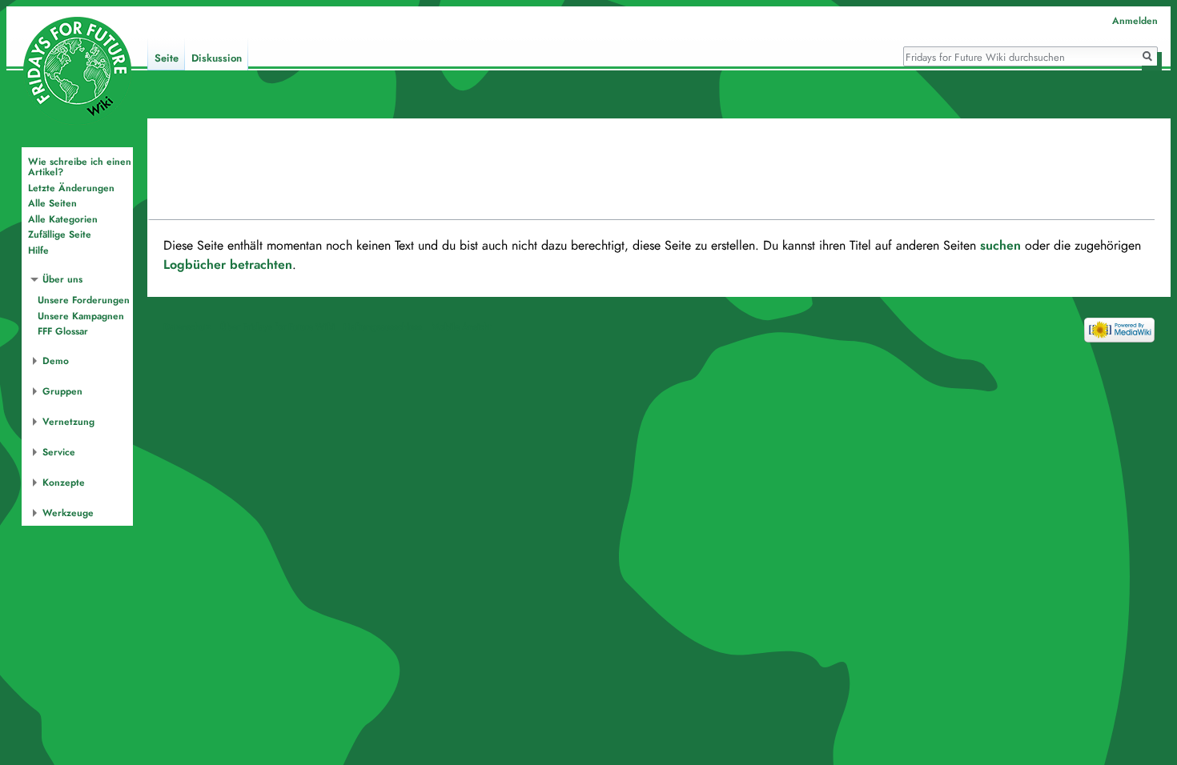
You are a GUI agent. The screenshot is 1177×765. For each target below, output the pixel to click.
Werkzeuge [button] (68, 513)
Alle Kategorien (63, 219)
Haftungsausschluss (382, 326)
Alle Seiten (52, 203)
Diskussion (216, 58)
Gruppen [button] (62, 391)
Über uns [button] (62, 279)
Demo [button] (55, 360)
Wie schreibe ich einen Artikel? (79, 167)
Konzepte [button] (63, 482)
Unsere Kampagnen (81, 316)
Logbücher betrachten (227, 265)
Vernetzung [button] (68, 421)
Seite (167, 58)
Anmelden (1135, 20)
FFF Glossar (63, 331)
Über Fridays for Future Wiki (277, 326)
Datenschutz (187, 326)
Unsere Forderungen (84, 300)
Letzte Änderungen (71, 188)
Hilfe (38, 250)
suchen (1000, 245)
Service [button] (58, 452)
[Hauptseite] (77, 70)
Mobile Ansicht (461, 326)
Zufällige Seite (59, 234)
